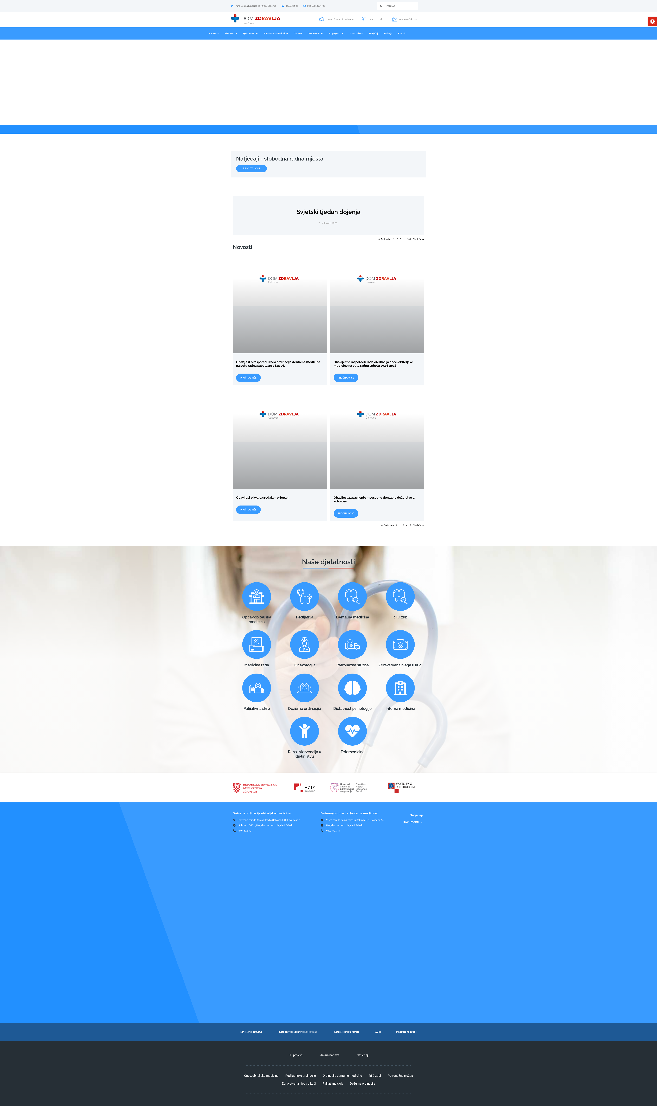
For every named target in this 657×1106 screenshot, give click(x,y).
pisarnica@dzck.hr (408, 19)
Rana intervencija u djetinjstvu (304, 754)
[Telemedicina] (352, 731)
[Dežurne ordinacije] (304, 688)
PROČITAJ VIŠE (248, 377)
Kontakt (402, 33)
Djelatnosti (248, 33)
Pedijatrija (304, 617)
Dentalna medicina (352, 617)
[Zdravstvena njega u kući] (400, 644)
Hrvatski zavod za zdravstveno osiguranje (297, 1032)
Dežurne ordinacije (304, 708)
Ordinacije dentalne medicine (342, 1075)
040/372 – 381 (376, 19)
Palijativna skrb (256, 708)
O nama (298, 33)
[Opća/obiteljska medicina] (256, 596)
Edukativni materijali (274, 33)
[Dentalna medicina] (352, 596)
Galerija (388, 33)
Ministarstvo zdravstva (251, 1032)
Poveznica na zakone (406, 1032)
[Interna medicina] (400, 688)
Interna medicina (400, 708)
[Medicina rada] (256, 644)
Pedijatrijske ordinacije (300, 1075)
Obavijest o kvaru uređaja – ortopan (262, 497)
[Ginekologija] (304, 644)
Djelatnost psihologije (352, 708)
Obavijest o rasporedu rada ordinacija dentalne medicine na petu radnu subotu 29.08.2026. (278, 364)
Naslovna (213, 33)
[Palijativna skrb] (256, 688)
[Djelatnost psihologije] (352, 688)
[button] (652, 21)
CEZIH (378, 1032)
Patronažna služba (352, 665)
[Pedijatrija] (304, 596)
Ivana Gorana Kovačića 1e (340, 19)
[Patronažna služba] (352, 644)
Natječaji (373, 33)
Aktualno (229, 33)
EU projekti (334, 33)
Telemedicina (352, 752)
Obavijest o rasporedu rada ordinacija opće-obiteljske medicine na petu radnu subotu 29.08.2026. (373, 364)
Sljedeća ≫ (418, 239)
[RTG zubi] (400, 596)
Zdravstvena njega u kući (400, 665)
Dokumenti (313, 33)
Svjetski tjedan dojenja (328, 211)
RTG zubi (400, 617)
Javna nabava (356, 33)
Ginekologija (304, 665)
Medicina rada (256, 665)
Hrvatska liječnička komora (346, 1032)
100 (409, 239)
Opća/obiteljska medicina (256, 619)
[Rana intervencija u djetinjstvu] (304, 731)
